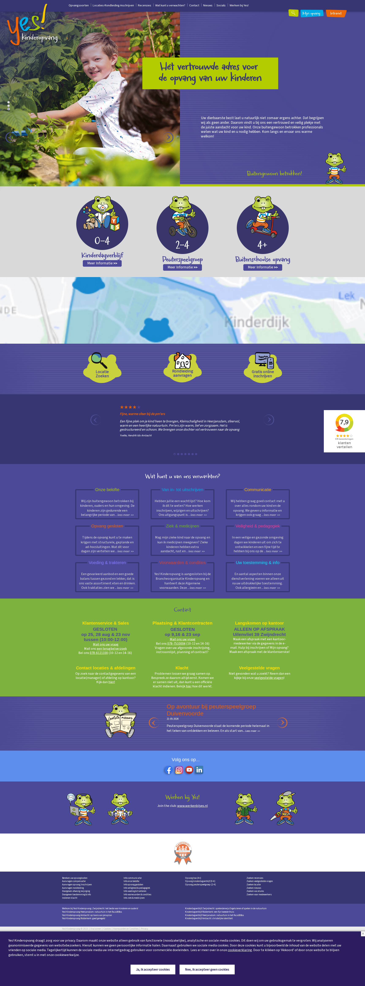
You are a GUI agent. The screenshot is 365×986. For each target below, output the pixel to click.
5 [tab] (189, 454)
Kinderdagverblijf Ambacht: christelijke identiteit (209, 918)
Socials (221, 5)
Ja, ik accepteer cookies (153, 969)
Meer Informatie (102, 263)
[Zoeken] (296, 14)
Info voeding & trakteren (135, 891)
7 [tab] (196, 454)
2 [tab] (9, 106)
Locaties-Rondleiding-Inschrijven (113, 5)
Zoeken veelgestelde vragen (260, 881)
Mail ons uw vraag (105, 644)
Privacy (144, 928)
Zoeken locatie (254, 884)
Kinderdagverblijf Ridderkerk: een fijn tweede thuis (209, 911)
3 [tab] (9, 110)
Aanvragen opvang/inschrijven (77, 884)
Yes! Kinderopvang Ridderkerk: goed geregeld (83, 918)
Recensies (144, 5)
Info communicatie (133, 878)
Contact (194, 5)
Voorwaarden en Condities (126, 928)
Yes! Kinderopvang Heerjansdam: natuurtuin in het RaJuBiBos (92, 911)
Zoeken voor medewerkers (259, 894)
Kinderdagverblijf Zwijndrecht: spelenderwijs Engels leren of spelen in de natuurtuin (226, 908)
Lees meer (201, 743)
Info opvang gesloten (133, 884)
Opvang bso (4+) (193, 878)
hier (189, 686)
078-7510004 (176, 643)
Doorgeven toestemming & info (76, 894)
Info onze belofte (131, 881)
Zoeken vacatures (255, 891)
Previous (10, 137)
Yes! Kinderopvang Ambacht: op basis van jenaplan (87, 915)
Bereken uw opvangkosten (74, 878)
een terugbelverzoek (112, 648)
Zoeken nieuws (254, 888)
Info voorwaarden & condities (137, 894)
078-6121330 (99, 653)
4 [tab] (185, 454)
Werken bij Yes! (239, 5)
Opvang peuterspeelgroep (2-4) (200, 884)
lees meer (123, 515)
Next (168, 137)
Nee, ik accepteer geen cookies (207, 969)
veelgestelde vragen (268, 678)
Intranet (336, 13)
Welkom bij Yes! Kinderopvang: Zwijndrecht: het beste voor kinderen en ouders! (100, 908)
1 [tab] (9, 103)
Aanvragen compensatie (74, 881)
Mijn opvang (311, 13)
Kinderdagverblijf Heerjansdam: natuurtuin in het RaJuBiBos (214, 915)
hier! (111, 682)
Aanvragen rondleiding (73, 888)
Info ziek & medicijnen (134, 897)
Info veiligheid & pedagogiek (137, 888)
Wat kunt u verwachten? (170, 5)
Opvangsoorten (79, 5)
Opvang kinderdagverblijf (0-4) (200, 881)
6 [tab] (193, 454)
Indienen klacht (69, 897)
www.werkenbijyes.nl (192, 805)
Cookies (107, 928)
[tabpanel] (179, 424)
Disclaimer (95, 928)
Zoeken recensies (255, 878)
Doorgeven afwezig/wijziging (76, 891)
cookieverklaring (240, 950)
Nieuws (207, 5)
